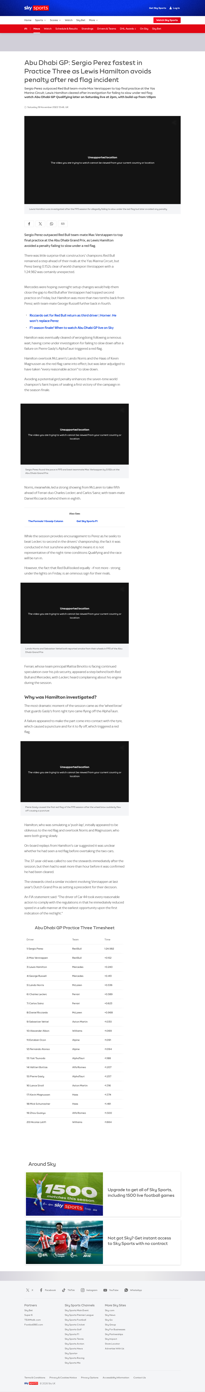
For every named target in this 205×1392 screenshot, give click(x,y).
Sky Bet (80, 20)
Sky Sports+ (71, 1353)
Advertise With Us (114, 1348)
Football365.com (33, 1324)
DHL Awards (127, 28)
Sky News (110, 1315)
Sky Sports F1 (72, 1334)
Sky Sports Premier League (79, 1315)
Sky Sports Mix (73, 1363)
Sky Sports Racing (74, 1358)
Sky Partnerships (114, 1334)
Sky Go (109, 1320)
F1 (26, 28)
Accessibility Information (116, 1377)
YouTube (113, 1290)
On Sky (144, 28)
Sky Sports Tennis (74, 1339)
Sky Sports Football (75, 1320)
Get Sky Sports (157, 8)
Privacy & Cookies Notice (63, 1377)
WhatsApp (136, 1290)
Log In (176, 8)
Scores (54, 20)
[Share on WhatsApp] (51, 224)
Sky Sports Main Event (77, 1310)
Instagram (91, 1290)
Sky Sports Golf (73, 1329)
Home (27, 20)
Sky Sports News (74, 1348)
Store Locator (112, 1344)
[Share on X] (40, 224)
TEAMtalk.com (32, 1320)
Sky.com (109, 1310)
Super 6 (28, 1315)
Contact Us (139, 1377)
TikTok (71, 1290)
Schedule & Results (66, 28)
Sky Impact (111, 1339)
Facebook (50, 1290)
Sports (39, 20)
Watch (69, 20)
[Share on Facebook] (29, 224)
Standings (87, 28)
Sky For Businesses (115, 1329)
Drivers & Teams (106, 28)
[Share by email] (63, 224)
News (36, 28)
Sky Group (110, 1324)
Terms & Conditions (34, 1377)
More (92, 20)
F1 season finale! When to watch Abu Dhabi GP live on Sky (72, 328)
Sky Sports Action (74, 1344)
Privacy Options (89, 1377)
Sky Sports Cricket (75, 1324)
